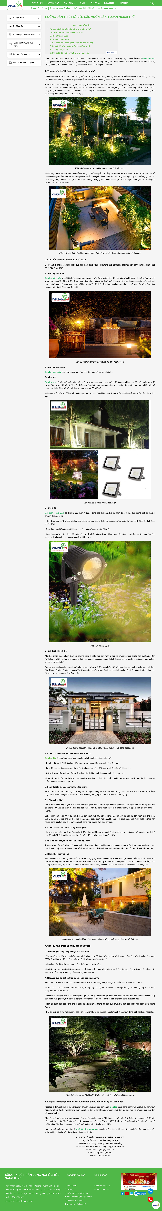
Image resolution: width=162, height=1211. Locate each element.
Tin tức (95, 3)
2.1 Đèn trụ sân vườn (59, 36)
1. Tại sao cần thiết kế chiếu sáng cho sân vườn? (69, 29)
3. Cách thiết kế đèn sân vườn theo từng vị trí (70, 46)
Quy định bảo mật (102, 1189)
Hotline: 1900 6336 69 (14, 1197)
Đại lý (83, 3)
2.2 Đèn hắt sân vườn (59, 39)
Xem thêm (111, 53)
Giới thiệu (37, 3)
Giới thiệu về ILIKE (102, 1185)
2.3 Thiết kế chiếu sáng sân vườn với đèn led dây (71, 43)
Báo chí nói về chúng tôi (23, 63)
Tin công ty (18, 26)
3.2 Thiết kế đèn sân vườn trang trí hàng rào (69, 53)
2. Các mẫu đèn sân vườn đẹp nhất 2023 (65, 32)
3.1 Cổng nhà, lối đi (59, 49)
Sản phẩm (69, 3)
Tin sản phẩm (18, 18)
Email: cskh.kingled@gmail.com (19, 1201)
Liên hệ (124, 3)
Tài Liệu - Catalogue (21, 54)
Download (53, 3)
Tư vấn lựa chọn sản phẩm (24, 34)
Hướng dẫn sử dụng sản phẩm (23, 44)
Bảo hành (110, 3)
